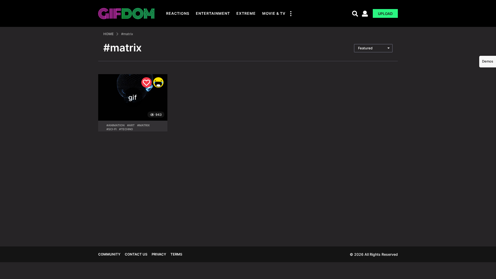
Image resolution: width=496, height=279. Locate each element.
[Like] (146, 82)
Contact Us (136, 254)
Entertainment (213, 13)
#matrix (143, 125)
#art (131, 125)
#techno (126, 129)
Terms (176, 254)
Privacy (159, 254)
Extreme (246, 13)
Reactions (177, 13)
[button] (290, 13)
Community (109, 254)
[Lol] (158, 82)
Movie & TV (273, 13)
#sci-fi (111, 129)
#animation (115, 125)
